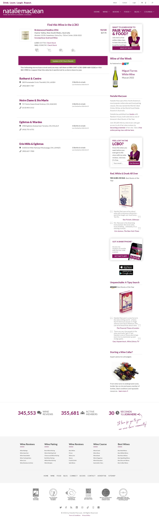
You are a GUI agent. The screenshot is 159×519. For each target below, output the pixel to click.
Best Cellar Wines (123, 463)
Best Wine (72, 450)
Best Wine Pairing (49, 450)
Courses (148, 12)
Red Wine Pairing (49, 458)
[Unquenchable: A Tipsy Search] (126, 303)
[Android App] (126, 272)
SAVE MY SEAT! (126, 48)
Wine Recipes (48, 463)
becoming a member (117, 128)
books (132, 114)
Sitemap (111, 476)
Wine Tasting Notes (25, 458)
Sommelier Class (98, 463)
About (115, 2)
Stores (71, 458)
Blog (136, 12)
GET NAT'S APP (120, 256)
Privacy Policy (86, 515)
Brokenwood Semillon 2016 (46, 30)
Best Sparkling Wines (124, 458)
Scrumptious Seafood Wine (46, 38)
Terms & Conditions (75, 515)
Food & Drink (72, 460)
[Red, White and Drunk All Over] (126, 196)
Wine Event (96, 450)
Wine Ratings (24, 450)
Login (134, 2)
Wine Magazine (97, 458)
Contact (124, 2)
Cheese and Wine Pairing (51, 455)
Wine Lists (23, 460)
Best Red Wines (122, 450)
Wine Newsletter (25, 455)
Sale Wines (72, 463)
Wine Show (96, 453)
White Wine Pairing (50, 460)
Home (97, 12)
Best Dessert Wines (123, 460)
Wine (105, 12)
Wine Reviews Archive (26, 463)
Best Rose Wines (123, 455)
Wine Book (96, 455)
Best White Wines (123, 453)
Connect (74, 476)
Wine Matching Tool (50, 453)
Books (116, 12)
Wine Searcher (24, 453)
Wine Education (98, 460)
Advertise (102, 476)
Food (126, 12)
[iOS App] (126, 267)
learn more (122, 391)
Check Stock (51, 43)
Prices (71, 453)
